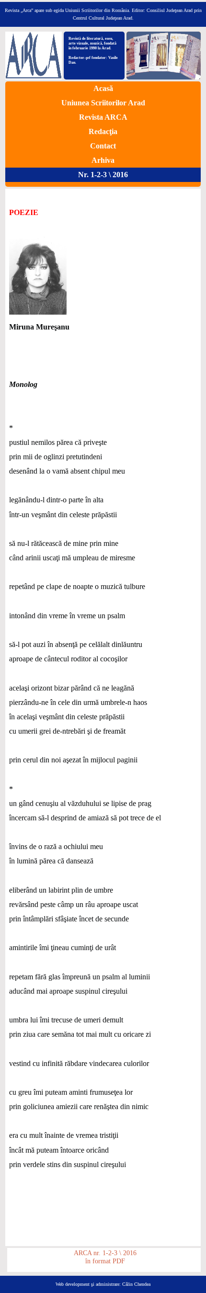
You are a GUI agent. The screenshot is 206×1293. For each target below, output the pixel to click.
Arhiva (103, 160)
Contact (103, 146)
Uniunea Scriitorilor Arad (103, 103)
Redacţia (103, 131)
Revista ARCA (103, 117)
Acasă (103, 88)
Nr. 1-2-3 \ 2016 (103, 174)
